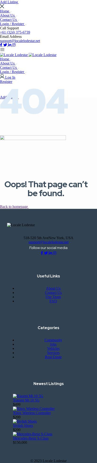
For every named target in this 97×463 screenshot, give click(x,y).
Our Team (53, 297)
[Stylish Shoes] (25, 421)
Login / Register (12, 24)
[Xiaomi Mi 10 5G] (28, 396)
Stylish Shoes (23, 426)
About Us (8, 15)
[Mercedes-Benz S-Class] (32, 434)
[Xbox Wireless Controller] (34, 409)
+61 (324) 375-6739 (15, 32)
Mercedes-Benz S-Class (30, 438)
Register (6, 82)
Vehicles (53, 348)
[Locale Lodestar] (14, 55)
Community (53, 340)
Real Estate (53, 357)
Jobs (53, 344)
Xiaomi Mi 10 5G (26, 400)
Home (5, 11)
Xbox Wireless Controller (32, 413)
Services (53, 353)
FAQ (53, 301)
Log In (10, 77)
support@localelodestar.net (20, 41)
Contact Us (9, 20)
